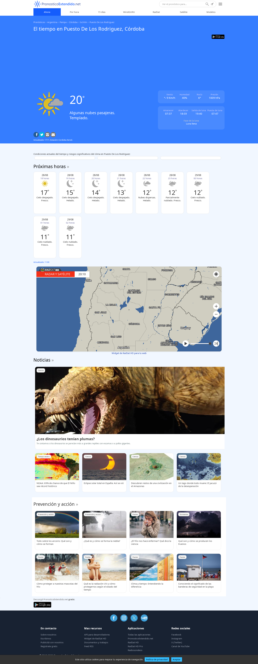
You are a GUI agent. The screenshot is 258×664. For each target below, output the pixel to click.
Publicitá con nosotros (52, 642)
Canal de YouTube (180, 646)
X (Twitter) (176, 642)
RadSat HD (133, 642)
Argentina (52, 22)
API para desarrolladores (97, 634)
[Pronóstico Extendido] (57, 4)
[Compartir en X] (41, 134)
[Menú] (220, 4)
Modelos (210, 11)
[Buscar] (207, 4)
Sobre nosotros (48, 634)
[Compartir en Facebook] (36, 134)
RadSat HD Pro (135, 646)
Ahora (47, 11)
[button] (216, 306)
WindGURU (129, 11)
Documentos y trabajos (96, 642)
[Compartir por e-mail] (53, 134)
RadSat (156, 11)
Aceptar (177, 659)
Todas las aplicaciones (139, 634)
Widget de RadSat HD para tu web (129, 353)
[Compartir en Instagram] (47, 134)
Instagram (176, 638)
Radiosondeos (135, 650)
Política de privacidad (157, 659)
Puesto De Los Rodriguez (102, 22)
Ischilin (83, 22)
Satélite (183, 11)
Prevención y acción (54, 504)
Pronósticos (39, 22)
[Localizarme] (212, 4)
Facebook (176, 634)
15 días (101, 11)
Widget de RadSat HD (95, 638)
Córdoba (73, 22)
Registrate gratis (49, 646)
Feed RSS (88, 646)
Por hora (74, 11)
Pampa (63, 22)
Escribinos (46, 638)
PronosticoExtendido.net (140, 638)
